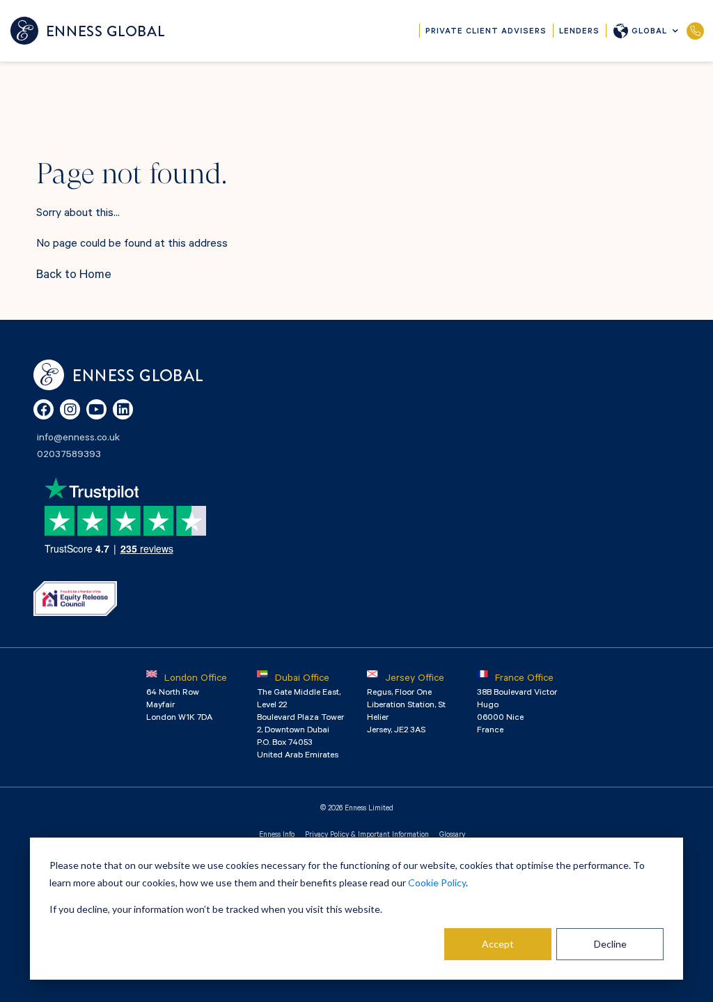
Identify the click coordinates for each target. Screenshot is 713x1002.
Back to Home (73, 276)
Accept (498, 944)
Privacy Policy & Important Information (367, 835)
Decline (610, 944)
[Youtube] (96, 409)
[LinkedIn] (123, 409)
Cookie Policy (437, 882)
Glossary (452, 835)
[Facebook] (43, 409)
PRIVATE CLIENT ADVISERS (486, 32)
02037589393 (695, 31)
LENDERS (579, 32)
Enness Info (277, 835)
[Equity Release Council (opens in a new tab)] (75, 598)
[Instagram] (70, 409)
